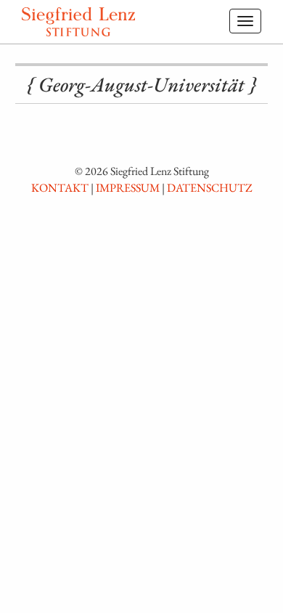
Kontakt (60, 187)
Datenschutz (210, 187)
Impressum (128, 187)
